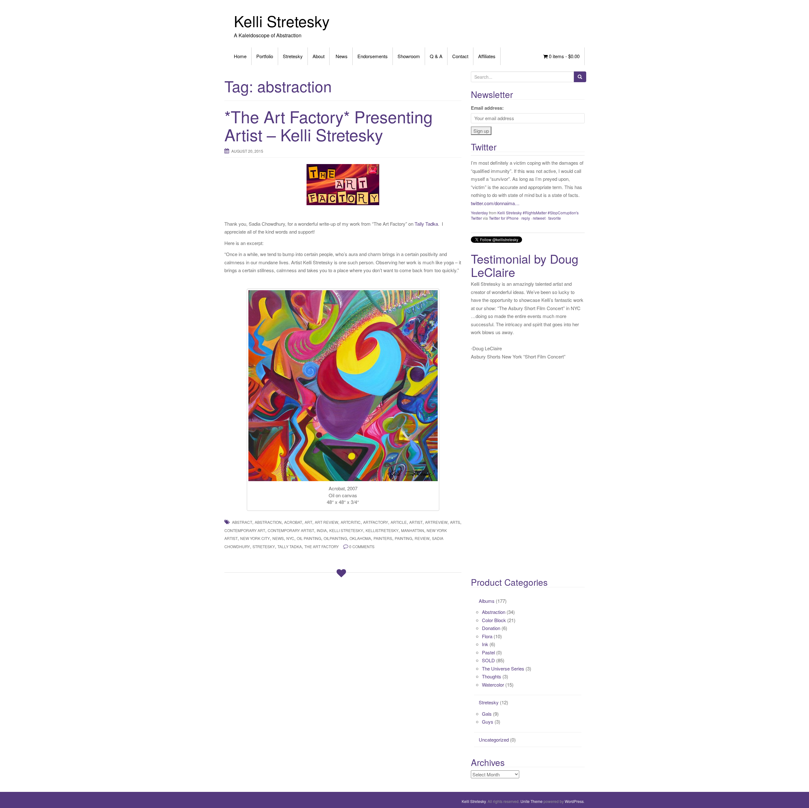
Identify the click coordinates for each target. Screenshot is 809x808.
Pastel (488, 652)
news (278, 538)
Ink (485, 644)
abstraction (268, 522)
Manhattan (412, 530)
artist (416, 522)
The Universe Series (503, 668)
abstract (242, 522)
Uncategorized (494, 739)
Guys (487, 721)
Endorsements (372, 56)
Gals (487, 713)
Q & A (436, 56)
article (399, 522)
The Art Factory (321, 546)
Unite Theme (531, 801)
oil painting (309, 538)
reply (525, 218)
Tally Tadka (426, 223)
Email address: (487, 107)
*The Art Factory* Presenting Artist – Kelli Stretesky (328, 125)
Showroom (409, 56)
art (308, 522)
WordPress (574, 801)
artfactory (375, 522)
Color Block (494, 620)
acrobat (293, 522)
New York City (255, 538)
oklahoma (360, 538)
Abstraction (493, 612)
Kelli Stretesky (282, 21)
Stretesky (293, 56)
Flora (487, 636)
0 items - (564, 56)
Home (240, 56)
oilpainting (335, 538)
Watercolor (493, 684)
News (341, 56)
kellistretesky (382, 530)
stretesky (263, 546)
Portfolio (264, 56)
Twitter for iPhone (504, 218)
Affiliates (487, 56)
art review (326, 522)
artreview (436, 522)
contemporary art (244, 530)
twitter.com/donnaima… (495, 203)
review (422, 538)
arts (455, 522)
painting (403, 538)
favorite (554, 218)
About (319, 56)
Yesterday (479, 212)
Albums (487, 600)
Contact (460, 56)
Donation (491, 628)
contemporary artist (291, 530)
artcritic (351, 522)
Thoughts (491, 676)
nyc (290, 538)
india (322, 530)
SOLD (488, 660)
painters (383, 538)
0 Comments (361, 546)
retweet (539, 218)
